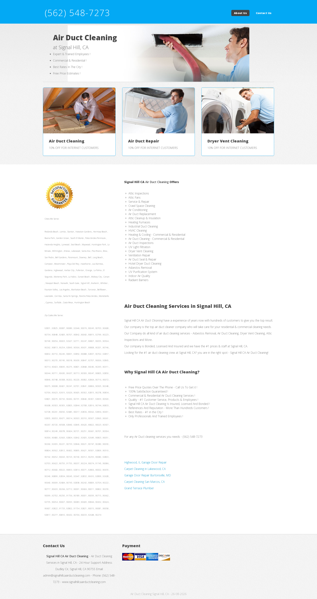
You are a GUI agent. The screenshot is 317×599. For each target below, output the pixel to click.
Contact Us (264, 13)
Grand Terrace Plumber (139, 488)
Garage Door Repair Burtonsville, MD (147, 475)
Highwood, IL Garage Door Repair (145, 462)
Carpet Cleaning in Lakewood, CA (145, 469)
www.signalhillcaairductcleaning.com (84, 582)
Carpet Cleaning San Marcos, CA (144, 482)
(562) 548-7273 (77, 12)
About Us (240, 13)
